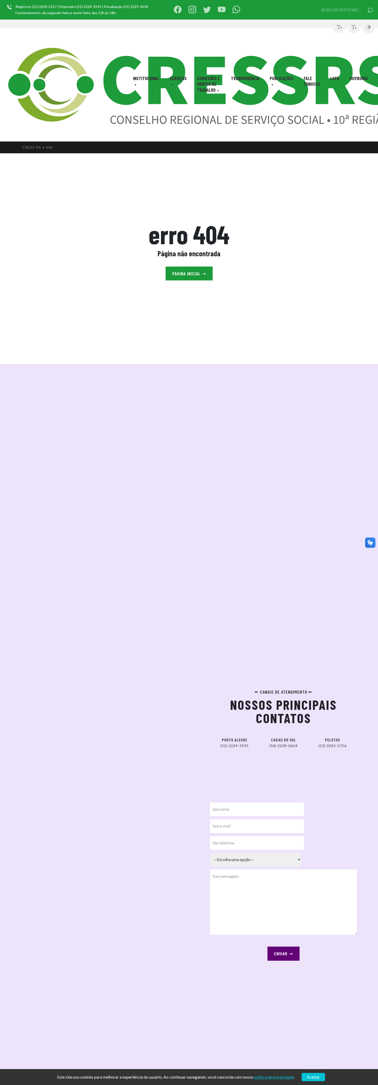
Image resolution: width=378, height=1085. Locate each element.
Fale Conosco (312, 81)
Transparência (245, 78)
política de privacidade (274, 1076)
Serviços (178, 78)
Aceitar (313, 1076)
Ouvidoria (358, 78)
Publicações (281, 78)
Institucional (146, 78)
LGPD (334, 78)
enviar (283, 953)
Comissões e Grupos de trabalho (208, 84)
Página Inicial (189, 273)
